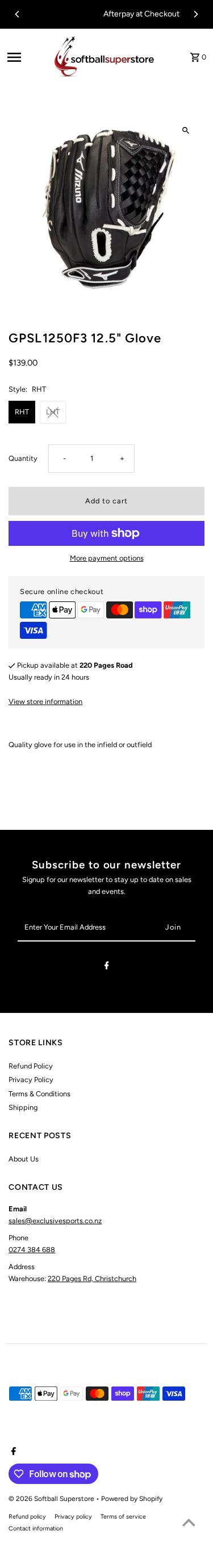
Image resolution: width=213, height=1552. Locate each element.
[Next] (195, 14)
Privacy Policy (31, 1079)
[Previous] (17, 14)
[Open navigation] (25, 57)
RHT (22, 412)
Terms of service (123, 1516)
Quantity (23, 458)
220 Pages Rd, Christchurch (92, 1278)
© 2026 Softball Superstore (52, 1499)
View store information (45, 701)
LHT (53, 412)
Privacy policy (73, 1516)
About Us (24, 1159)
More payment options (107, 558)
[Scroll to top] (189, 1522)
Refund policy (27, 1516)
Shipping (23, 1107)
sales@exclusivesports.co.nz (55, 1220)
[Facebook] (107, 967)
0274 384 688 (32, 1249)
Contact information (36, 1528)
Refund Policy (31, 1066)
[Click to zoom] (186, 130)
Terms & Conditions (39, 1093)
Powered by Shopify (131, 1499)
